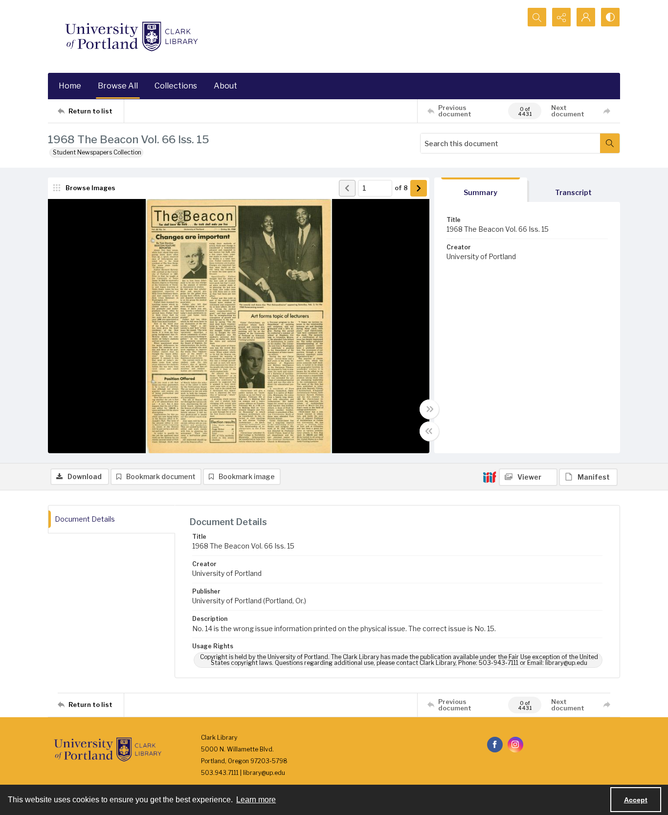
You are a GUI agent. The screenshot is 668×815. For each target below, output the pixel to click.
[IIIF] (489, 476)
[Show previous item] (347, 188)
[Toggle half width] (429, 431)
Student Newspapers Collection (97, 152)
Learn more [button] (256, 799)
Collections (176, 85)
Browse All (118, 85)
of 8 (401, 188)
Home (70, 85)
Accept (635, 800)
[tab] (480, 189)
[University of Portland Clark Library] (131, 36)
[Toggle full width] (429, 409)
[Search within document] (610, 143)
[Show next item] (418, 188)
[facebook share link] (495, 744)
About (225, 85)
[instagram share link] (515, 744)
